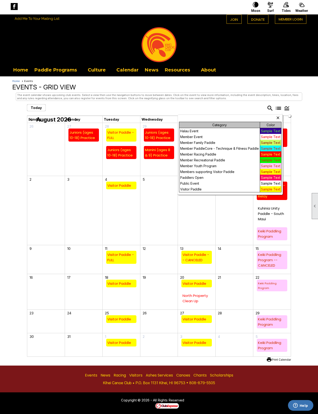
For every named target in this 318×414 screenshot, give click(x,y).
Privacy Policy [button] (221, 400)
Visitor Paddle (119, 185)
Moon (255, 11)
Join (234, 19)
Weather (301, 11)
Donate (258, 19)
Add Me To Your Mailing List (37, 19)
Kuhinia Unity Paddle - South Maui (271, 213)
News (152, 70)
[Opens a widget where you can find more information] (300, 406)
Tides (286, 11)
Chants (200, 375)
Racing (120, 375)
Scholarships (221, 375)
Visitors (135, 375)
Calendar (127, 70)
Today (36, 107)
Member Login (291, 19)
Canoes (183, 375)
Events (91, 375)
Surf (270, 11)
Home (20, 70)
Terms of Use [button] (198, 400)
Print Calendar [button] (281, 359)
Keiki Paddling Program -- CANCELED (269, 260)
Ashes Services (159, 375)
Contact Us (108, 400)
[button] (58, 69)
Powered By (147, 405)
